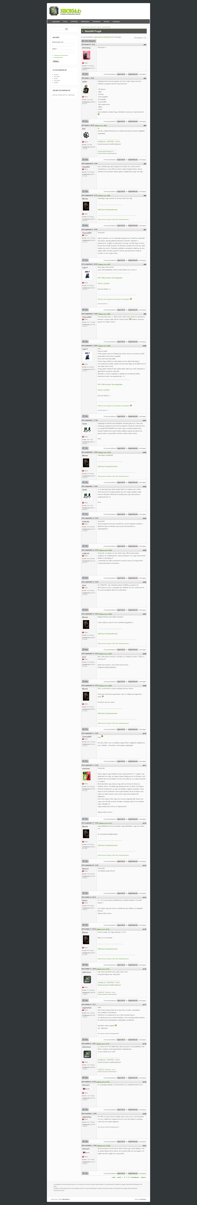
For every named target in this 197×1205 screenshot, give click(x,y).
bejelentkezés (108, 37)
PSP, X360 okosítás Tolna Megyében (110, 278)
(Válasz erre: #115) (102, 969)
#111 (144, 765)
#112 (144, 823)
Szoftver (99, 27)
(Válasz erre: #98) (104, 314)
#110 (144, 733)
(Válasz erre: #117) (102, 1044)
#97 (145, 230)
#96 (145, 195)
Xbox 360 (93, 27)
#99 (145, 314)
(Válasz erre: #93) (100, 125)
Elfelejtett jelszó (58, 57)
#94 (145, 125)
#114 (144, 897)
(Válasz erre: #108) (105, 686)
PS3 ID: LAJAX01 (104, 283)
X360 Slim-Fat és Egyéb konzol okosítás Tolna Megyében (114, 299)
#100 (144, 346)
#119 (144, 1082)
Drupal (62, 1190)
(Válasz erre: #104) (105, 550)
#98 (145, 264)
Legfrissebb (56, 21)
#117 (144, 1004)
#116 (144, 969)
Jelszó (54, 49)
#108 (144, 654)
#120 (144, 1114)
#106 (144, 582)
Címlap (83, 27)
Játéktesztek (85, 21)
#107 (144, 614)
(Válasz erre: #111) (105, 823)
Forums (88, 27)
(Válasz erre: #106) (105, 614)
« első (113, 1177)
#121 (144, 1146)
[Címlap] (65, 15)
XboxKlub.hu (66, 1199)
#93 (145, 78)
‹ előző (118, 1177)
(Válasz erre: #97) (104, 264)
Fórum (65, 21)
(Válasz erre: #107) (105, 654)
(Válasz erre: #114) (102, 929)
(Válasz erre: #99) (104, 346)
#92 (145, 44)
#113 (144, 865)
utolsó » (143, 1177)
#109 (144, 686)
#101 (144, 420)
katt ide (100, 131)
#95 (145, 164)
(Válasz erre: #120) (103, 1146)
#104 (144, 518)
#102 (144, 452)
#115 (144, 929)
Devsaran (143, 1199)
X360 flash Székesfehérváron (108, 209)
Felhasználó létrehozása (61, 55)
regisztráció (98, 37)
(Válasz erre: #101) (104, 452)
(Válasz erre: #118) (102, 1082)
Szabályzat (116, 21)
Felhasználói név (58, 42)
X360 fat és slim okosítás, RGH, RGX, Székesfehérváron (113, 219)
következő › (135, 1177)
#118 (144, 1044)
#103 (144, 486)
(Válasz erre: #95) (104, 195)
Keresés (106, 21)
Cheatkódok (96, 21)
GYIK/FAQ (74, 21)
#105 (144, 550)
